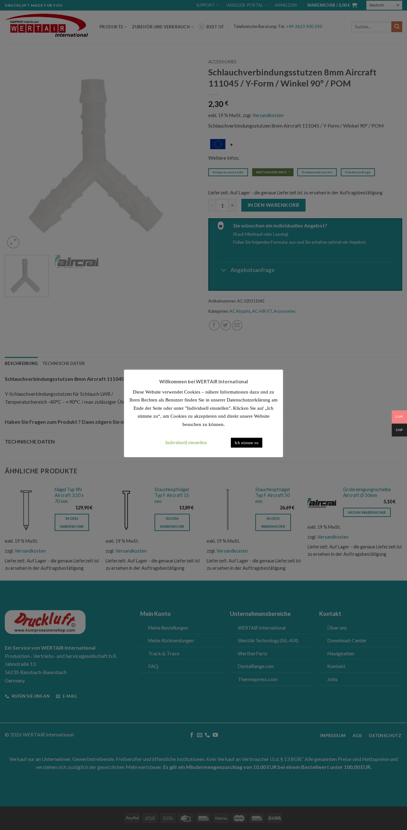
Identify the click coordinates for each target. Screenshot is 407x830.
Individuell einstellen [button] (186, 442)
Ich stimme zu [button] (247, 442)
